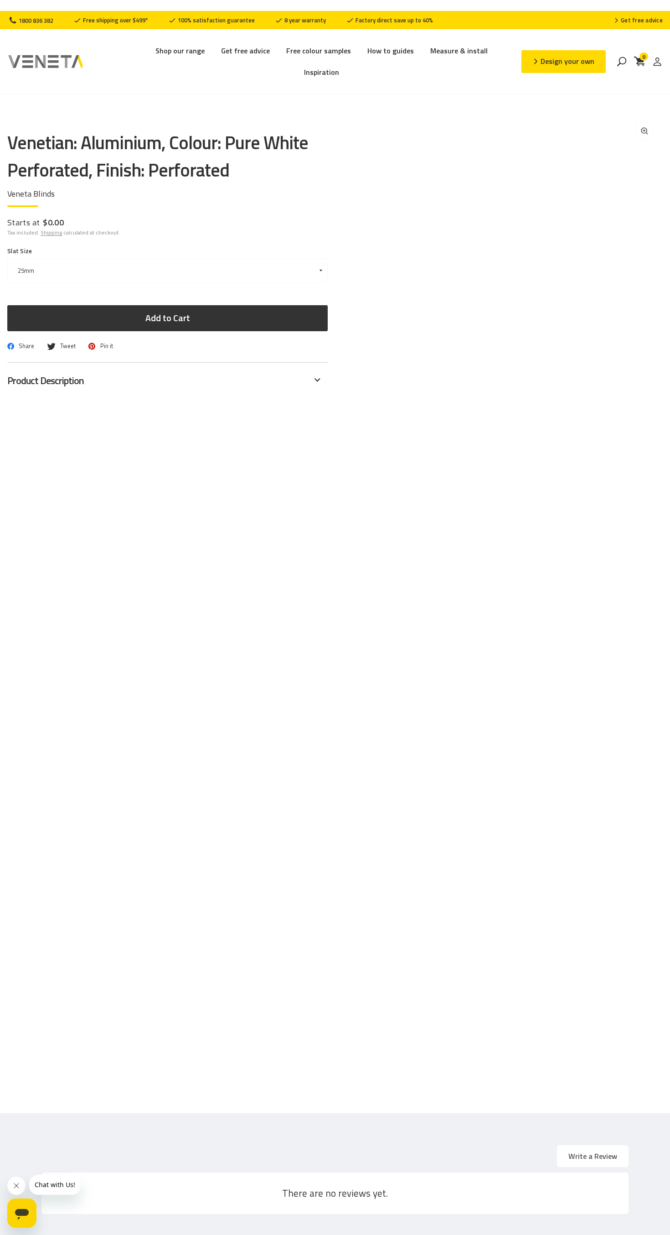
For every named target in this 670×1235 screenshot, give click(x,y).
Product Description (45, 380)
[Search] (621, 61)
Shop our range (180, 50)
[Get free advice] (638, 20)
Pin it (106, 346)
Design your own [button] (567, 61)
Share (26, 346)
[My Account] (657, 61)
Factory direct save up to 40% (393, 20)
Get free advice (245, 50)
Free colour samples (318, 50)
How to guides (390, 50)
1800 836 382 (35, 20)
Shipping (51, 232)
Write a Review (592, 1156)
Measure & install (459, 50)
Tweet (68, 346)
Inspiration (321, 72)
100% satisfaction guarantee (215, 20)
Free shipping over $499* (115, 20)
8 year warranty (304, 20)
